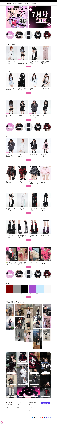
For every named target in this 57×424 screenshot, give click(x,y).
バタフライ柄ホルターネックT (22, 115)
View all (28, 66)
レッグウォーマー (11, 392)
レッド (7, 293)
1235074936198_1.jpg (37, 339)
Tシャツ (19, 35)
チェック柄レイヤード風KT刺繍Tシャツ (46, 89)
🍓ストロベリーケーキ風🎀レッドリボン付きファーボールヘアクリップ (11, 263)
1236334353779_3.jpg (47, 310)
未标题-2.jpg (28, 311)
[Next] (50, 17)
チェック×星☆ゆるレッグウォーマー (34, 235)
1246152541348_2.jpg (19, 310)
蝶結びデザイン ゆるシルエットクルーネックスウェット (45, 155)
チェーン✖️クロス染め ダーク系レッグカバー (11, 236)
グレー (14, 293)
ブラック (22, 293)
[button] (47, 4)
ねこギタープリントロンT (33, 88)
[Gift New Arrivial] (28, 17)
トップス (11, 363)
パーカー (34, 381)
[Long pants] (28, 35)
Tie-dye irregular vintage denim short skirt (34, 182)
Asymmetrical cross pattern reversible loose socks (22, 236)
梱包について (30, 404)
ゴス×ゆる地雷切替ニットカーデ (34, 154)
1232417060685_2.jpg (37, 310)
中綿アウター (22, 375)
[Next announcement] (51, 1)
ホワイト (45, 293)
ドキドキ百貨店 (28, 392)
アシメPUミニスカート (9, 181)
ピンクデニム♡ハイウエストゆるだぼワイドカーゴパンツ (45, 62)
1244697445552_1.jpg (37, 322)
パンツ (45, 386)
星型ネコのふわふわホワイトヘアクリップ (34, 263)
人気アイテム (10, 35)
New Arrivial (40, 17)
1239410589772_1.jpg (47, 322)
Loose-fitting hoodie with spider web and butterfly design (34, 116)
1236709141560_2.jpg (47, 335)
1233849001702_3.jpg (28, 324)
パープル (30, 293)
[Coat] (38, 35)
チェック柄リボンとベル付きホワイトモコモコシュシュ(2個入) (22, 263)
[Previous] (6, 17)
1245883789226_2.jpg (10, 310)
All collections (31, 407)
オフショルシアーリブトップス (10, 88)
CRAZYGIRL (8, 420)
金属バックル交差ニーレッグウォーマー (45, 236)
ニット (34, 363)
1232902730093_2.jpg (19, 335)
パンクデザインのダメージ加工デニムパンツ (34, 209)
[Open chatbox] (2, 422)
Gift (17, 17)
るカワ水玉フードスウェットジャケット (10, 62)
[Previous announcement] (6, 1)
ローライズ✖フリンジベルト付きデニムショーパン (34, 62)
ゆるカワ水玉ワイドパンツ (21, 208)
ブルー (37, 293)
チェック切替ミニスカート (21, 181)
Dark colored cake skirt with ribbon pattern (45, 182)
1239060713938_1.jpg (28, 336)
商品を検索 (18, 404)
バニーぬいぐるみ (43, 262)
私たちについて (19, 407)
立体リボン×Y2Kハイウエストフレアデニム (45, 209)
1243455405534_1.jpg (10, 323)
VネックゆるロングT (43, 115)
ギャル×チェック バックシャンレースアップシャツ (22, 62)
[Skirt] (47, 35)
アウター (45, 363)
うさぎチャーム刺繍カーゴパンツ (22, 88)
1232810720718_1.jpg (19, 323)
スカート (22, 357)
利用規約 (30, 410)
